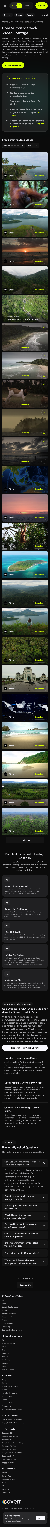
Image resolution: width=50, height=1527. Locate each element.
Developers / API (8, 1479)
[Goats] (25, 394)
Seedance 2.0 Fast (9, 1446)
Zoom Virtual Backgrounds (12, 1330)
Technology (6, 1327)
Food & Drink (7, 1317)
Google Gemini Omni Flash (12, 1453)
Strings (5, 1366)
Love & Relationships (10, 1307)
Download (39, 176)
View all (44, 15)
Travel (4, 1320)
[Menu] (4, 5)
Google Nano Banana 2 (11, 1436)
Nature (4, 1300)
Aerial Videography (9, 1313)
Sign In (41, 5)
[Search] (19, 5)
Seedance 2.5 (7, 1433)
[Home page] (11, 1502)
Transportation (8, 1323)
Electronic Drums (8, 1343)
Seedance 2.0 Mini (9, 1449)
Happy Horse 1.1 (8, 1463)
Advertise (5, 1489)
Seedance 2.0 (7, 1440)
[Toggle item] (44, 1163)
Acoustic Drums (8, 1370)
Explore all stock (13, 65)
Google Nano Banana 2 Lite (12, 1443)
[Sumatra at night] (25, 422)
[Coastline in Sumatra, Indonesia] (25, 337)
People (4, 1304)
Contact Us (25, 1285)
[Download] (43, 347)
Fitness (4, 1310)
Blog (4, 1483)
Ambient (5, 1363)
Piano (4, 1350)
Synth (4, 1340)
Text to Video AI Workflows (12, 1420)
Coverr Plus (6, 1476)
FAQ (3, 1486)
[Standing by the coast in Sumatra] (25, 451)
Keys (4, 1347)
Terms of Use (29, 1509)
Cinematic (6, 1353)
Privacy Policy (16, 1509)
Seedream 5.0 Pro (9, 1456)
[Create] (13, 5)
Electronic (6, 1360)
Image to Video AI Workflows (13, 1423)
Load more (25, 840)
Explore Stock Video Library (25, 1047)
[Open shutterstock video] (25, 308)
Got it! (40, 1518)
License (5, 1509)
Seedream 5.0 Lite (9, 1459)
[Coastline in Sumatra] (25, 365)
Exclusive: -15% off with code (22, 319)
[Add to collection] (43, 327)
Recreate (25, 347)
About (4, 1473)
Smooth (5, 1356)
